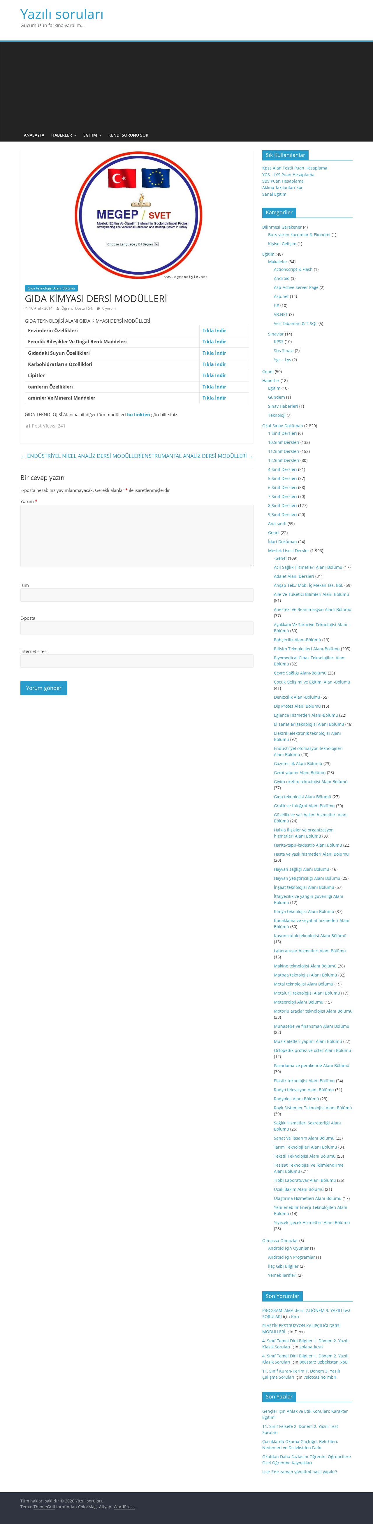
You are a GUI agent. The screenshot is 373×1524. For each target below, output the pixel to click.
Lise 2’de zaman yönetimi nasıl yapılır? (299, 1471)
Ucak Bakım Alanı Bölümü (299, 1189)
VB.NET (281, 314)
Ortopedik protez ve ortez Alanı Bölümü (312, 1050)
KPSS (279, 341)
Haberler (61, 135)
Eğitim (90, 135)
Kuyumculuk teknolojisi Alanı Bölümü (310, 935)
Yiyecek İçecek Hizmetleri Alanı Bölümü (312, 1222)
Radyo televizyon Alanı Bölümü (304, 1089)
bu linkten (138, 414)
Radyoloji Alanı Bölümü (296, 1098)
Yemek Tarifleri (282, 1275)
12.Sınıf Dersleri (283, 460)
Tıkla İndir (214, 330)
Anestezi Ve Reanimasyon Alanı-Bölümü (312, 609)
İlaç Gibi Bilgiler (283, 1266)
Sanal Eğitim (274, 194)
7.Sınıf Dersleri (282, 496)
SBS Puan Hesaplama (283, 181)
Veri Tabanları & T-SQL (295, 323)
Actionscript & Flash (293, 269)
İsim (24, 585)
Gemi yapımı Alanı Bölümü (300, 772)
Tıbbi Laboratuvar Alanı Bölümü (305, 1180)
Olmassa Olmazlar (280, 1240)
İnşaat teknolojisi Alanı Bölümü (304, 887)
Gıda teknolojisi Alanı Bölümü (51, 288)
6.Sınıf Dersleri (282, 487)
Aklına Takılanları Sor (282, 187)
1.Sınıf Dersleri (282, 433)
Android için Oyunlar (288, 1248)
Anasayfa (34, 135)
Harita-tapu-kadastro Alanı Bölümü (308, 845)
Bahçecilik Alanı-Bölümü (297, 639)
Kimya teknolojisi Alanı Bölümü (304, 911)
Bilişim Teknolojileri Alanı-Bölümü (307, 648)
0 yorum (108, 308)
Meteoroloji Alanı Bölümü (298, 1002)
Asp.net (281, 296)
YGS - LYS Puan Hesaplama (288, 174)
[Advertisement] (186, 85)
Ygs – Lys (282, 359)
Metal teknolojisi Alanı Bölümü (303, 984)
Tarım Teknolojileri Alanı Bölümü (305, 1147)
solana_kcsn (311, 1347)
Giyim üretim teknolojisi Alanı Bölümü (311, 781)
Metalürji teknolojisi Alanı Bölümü (307, 993)
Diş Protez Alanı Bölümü (297, 706)
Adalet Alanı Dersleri (294, 576)
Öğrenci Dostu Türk (77, 308)
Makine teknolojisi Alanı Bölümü (305, 966)
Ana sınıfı (277, 523)
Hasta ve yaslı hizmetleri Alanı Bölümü (311, 854)
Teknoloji (277, 415)
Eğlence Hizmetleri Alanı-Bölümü (306, 715)
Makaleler (277, 261)
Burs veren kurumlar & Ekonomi (299, 234)
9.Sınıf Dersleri (282, 514)
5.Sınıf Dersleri (282, 478)
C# (276, 305)
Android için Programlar (291, 1257)
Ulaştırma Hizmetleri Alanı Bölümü (308, 1198)
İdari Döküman (282, 541)
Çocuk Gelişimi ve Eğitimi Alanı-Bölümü (312, 682)
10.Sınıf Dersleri (283, 442)
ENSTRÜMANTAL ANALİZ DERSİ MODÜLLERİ (198, 455)
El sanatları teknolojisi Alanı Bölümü (309, 724)
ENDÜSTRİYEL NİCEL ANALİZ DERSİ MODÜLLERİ (81, 455)
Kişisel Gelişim (282, 243)
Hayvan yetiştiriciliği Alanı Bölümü (307, 878)
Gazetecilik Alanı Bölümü (298, 763)
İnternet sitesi (33, 651)
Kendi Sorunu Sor (128, 135)
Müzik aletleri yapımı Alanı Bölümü (308, 1041)
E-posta (27, 618)
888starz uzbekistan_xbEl (324, 1362)
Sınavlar (276, 334)
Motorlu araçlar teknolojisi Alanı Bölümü (313, 1011)
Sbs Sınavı (284, 350)
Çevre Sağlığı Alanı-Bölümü (300, 673)
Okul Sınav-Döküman (282, 425)
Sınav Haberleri (283, 406)
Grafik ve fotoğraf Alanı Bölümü (304, 805)
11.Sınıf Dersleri (283, 451)
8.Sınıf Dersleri (282, 505)
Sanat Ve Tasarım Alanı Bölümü (304, 1138)
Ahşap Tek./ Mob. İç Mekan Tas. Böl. (308, 585)
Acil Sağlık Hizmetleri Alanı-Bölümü (308, 567)
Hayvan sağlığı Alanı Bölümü (301, 869)
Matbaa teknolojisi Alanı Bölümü (305, 975)
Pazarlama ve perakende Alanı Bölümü (311, 1065)
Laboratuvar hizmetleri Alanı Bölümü (310, 950)
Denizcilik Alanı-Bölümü (297, 697)
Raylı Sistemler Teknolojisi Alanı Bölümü (313, 1107)
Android (282, 278)
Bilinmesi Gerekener (282, 227)
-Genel (280, 558)
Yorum (28, 501)
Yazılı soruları (62, 14)
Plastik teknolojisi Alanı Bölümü (304, 1080)
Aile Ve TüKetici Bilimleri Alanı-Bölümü (311, 594)
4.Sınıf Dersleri (282, 469)
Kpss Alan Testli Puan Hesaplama (294, 168)
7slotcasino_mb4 (320, 1377)
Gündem (276, 397)
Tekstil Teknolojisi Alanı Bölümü (305, 1156)
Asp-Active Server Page (296, 287)
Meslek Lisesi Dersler (288, 550)
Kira (295, 1316)
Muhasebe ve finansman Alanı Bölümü (311, 1026)
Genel (268, 371)
